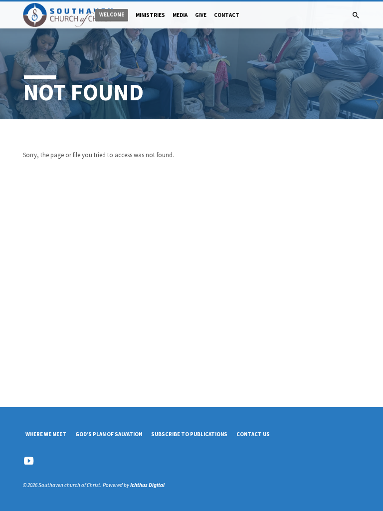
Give (200, 14)
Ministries (150, 14)
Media (180, 14)
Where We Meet (45, 434)
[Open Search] (356, 15)
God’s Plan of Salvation (108, 434)
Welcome (111, 14)
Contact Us (253, 434)
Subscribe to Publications (189, 434)
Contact (226, 14)
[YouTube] (28, 461)
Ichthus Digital (147, 485)
